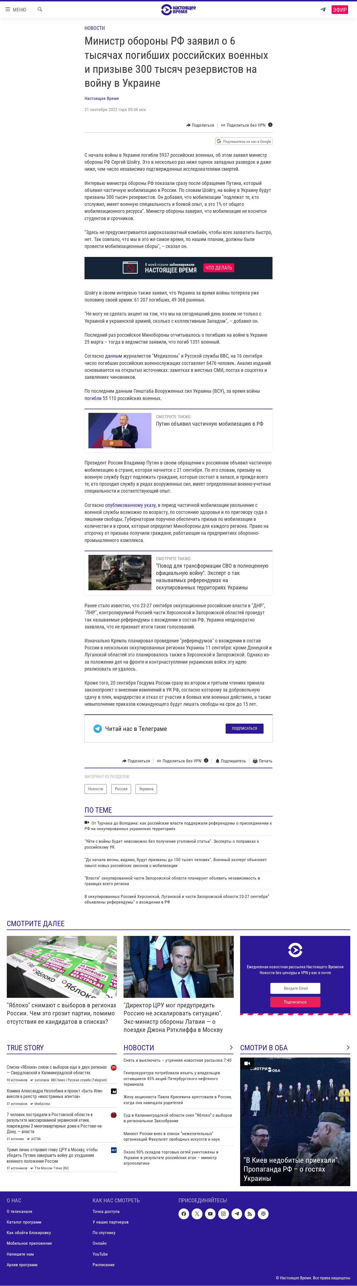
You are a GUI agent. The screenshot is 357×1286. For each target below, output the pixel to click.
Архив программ (22, 1264)
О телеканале (19, 1211)
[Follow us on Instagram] (223, 1214)
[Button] (200, 125)
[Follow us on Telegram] (236, 1214)
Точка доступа (106, 1211)
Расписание (104, 1264)
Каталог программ (24, 1222)
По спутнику (104, 1233)
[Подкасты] (263, 1214)
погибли (93, 398)
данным (113, 356)
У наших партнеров (111, 1222)
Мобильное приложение (29, 1243)
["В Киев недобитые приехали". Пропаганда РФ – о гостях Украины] (295, 1122)
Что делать (219, 268)
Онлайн (100, 1243)
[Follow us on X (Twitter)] (197, 1214)
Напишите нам (20, 1254)
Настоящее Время (102, 98)
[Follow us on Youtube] (210, 1214)
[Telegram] (323, 9)
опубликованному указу (130, 505)
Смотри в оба (264, 1047)
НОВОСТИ (139, 1047)
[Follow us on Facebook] (183, 1214)
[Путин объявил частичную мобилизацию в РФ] (119, 430)
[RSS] (250, 1214)
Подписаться (244, 728)
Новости (95, 28)
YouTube (100, 1254)
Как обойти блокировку (29, 1233)
